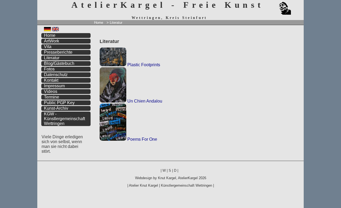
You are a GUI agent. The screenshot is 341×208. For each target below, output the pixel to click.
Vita (47, 46)
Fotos (49, 69)
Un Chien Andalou (144, 101)
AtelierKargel (188, 178)
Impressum (54, 86)
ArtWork (51, 41)
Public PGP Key (59, 102)
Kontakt (51, 80)
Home (98, 23)
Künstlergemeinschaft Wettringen (186, 185)
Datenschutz (56, 74)
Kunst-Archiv (56, 108)
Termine (51, 97)
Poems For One (141, 139)
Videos (50, 91)
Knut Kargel (167, 178)
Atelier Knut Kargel (143, 185)
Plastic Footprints (143, 64)
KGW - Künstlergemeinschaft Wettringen (64, 119)
